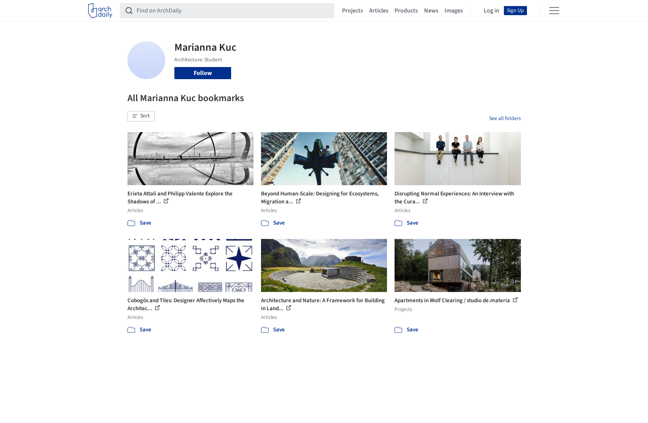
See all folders (505, 118)
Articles (378, 10)
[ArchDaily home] (100, 10)
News (431, 10)
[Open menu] (554, 11)
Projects (352, 10)
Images (453, 10)
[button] (141, 116)
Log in (491, 10)
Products (406, 10)
